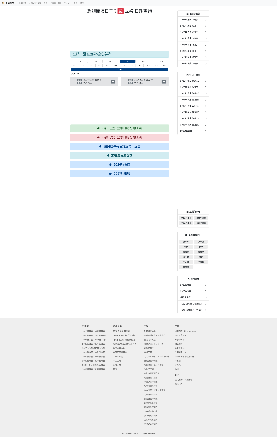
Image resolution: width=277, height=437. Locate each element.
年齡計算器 (179, 340)
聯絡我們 (179, 384)
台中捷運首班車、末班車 (154, 390)
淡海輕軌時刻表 (151, 416)
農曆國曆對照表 (120, 352)
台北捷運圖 (149, 369)
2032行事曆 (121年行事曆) (94, 369)
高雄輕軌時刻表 (151, 407)
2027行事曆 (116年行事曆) (93, 348)
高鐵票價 (148, 352)
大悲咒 (178, 365)
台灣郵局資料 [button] (55, 3)
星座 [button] (45, 3)
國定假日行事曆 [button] (35, 3)
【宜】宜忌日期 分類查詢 (124, 335)
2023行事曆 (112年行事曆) (94, 331)
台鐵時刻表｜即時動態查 (154, 335)
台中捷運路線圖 (151, 386)
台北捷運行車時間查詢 (153, 365)
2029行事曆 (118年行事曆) (94, 356)
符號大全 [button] (67, 3)
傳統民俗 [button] (22, 3)
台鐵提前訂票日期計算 (153, 344)
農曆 (115, 369)
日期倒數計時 (180, 352)
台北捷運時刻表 (151, 361)
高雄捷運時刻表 (151, 399)
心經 (177, 369)
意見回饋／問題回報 (183, 380)
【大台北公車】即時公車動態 (156, 356)
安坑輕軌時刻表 (151, 424)
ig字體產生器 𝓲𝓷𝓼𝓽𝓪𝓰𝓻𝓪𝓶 (185, 331)
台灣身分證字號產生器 (184, 356)
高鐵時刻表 (149, 348)
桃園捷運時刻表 (151, 382)
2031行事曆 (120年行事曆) (94, 365)
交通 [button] (75, 3)
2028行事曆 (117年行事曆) (93, 352)
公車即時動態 (150, 331)
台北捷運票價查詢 (151, 373)
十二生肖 (117, 361)
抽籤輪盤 (179, 344)
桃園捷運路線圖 (151, 378)
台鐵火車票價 (150, 340)
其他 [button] (82, 3)
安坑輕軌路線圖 (151, 420)
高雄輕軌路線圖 (151, 403)
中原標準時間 (180, 335)
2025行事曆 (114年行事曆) (94, 340)
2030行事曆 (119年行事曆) (94, 361)
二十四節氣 (118, 356)
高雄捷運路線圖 (151, 394)
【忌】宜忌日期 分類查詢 (124, 340)
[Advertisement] (119, 32)
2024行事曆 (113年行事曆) (94, 335)
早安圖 (178, 361)
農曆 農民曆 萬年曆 (121, 331)
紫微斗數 (117, 365)
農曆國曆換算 (119, 348)
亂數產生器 (179, 348)
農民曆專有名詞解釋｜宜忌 (124, 344)
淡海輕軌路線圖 (151, 411)
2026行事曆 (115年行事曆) (94, 344)
